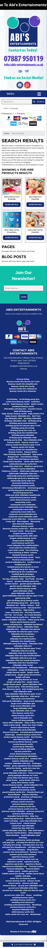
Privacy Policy (23, 379)
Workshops (35, 914)
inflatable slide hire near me (23, 658)
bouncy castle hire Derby (23, 447)
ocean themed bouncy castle (23, 754)
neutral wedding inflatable (23, 749)
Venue (29, 895)
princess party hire (35, 811)
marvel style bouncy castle (23, 727)
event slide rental (16, 550)
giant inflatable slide (23, 591)
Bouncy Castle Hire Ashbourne (23, 389)
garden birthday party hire (27, 581)
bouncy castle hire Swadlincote (23, 450)
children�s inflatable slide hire (23, 474)
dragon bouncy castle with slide (23, 536)
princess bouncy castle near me (23, 809)
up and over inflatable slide (30, 886)
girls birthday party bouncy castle (23, 600)
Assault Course (35, 409)
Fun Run (39, 579)
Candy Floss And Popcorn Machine (23, 459)
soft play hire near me (33, 845)
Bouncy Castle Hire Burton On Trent (23, 382)
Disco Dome (30, 531)
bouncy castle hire (30, 442)
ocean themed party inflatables (23, 756)
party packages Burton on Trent (23, 775)
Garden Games (11, 584)
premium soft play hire (31, 797)
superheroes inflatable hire (14, 866)
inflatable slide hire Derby (23, 651)
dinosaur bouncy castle (23, 526)
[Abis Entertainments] (23, 31)
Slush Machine (12, 835)
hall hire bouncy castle (15, 608)
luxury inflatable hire (22, 718)
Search (40, 102)
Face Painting (32, 550)
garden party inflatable (30, 584)
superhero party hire (14, 864)
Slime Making (34, 833)
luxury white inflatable (13, 723)
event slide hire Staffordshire (23, 548)
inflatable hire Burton (30, 629)
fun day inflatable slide (13, 579)
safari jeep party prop (14, 818)
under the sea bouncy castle (23, 878)
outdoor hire (36, 759)
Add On (5, 404)
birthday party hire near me (23, 430)
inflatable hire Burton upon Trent (23, 632)
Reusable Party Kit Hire (18, 816)
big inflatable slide (13, 418)
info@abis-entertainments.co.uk (23, 366)
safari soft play (11, 821)
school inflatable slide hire (14, 830)
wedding (37, 895)
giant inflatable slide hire (23, 593)
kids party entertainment (23, 699)
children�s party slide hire (23, 481)
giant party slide (23, 598)
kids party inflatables (12, 701)
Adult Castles (37, 404)
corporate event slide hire (14, 519)
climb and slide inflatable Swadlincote (22, 495)
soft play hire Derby (12, 845)
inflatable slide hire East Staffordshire (23, 656)
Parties (7, 766)
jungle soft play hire (16, 682)
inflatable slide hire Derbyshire (23, 653)
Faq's (37, 557)
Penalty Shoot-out (35, 792)
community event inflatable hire (23, 507)
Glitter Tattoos (27, 605)
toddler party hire (30, 871)
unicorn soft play (30, 883)
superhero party (31, 862)
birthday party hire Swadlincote (23, 433)
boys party (37, 454)
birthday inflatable (32, 418)
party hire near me (31, 768)
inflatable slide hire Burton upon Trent (23, 648)
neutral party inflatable (23, 747)
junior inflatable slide (32, 684)
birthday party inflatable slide (23, 438)
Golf (37, 605)
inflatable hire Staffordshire (23, 639)
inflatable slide (36, 644)
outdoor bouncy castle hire (16, 759)
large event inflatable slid (23, 704)
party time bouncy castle (23, 783)
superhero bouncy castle (23, 857)
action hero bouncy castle (18, 402)
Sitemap (23, 369)
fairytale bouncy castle (23, 555)
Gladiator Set (13, 605)
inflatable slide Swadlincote (14, 668)
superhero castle (15, 862)
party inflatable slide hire (15, 773)
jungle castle (33, 672)
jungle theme (33, 682)
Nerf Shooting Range (23, 739)
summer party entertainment (23, 854)
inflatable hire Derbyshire (23, 634)
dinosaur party (36, 529)
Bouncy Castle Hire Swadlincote (23, 384)
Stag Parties (32, 850)
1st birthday (12, 399)
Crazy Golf (10, 521)
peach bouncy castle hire (13, 792)
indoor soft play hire (12, 624)
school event (16, 823)
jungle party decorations (29, 675)
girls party (35, 603)
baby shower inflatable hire (18, 416)
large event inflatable (33, 701)
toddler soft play (23, 876)
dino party (35, 521)
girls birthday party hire (17, 603)
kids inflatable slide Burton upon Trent (23, 694)
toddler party (14, 871)
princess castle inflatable (13, 811)
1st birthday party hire (29, 399)
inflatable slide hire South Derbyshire (23, 660)
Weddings (37, 905)
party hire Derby (13, 768)
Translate (21, 113)
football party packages (23, 574)
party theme (12, 780)
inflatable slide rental (23, 665)
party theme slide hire (29, 780)
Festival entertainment (23, 560)
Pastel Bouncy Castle (12, 785)
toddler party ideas (35, 874)
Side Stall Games (36, 830)
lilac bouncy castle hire (23, 713)
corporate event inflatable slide (23, 517)
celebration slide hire (13, 466)
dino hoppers (23, 521)
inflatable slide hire (23, 646)
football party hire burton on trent (23, 567)
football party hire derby (23, 569)
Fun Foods (30, 579)
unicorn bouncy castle (15, 881)
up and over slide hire (14, 895)
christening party (36, 488)
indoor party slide (36, 620)
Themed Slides (33, 869)
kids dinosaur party (12, 689)
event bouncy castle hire (23, 543)
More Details (11, 205)
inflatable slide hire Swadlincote (23, 663)
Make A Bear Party (12, 725)
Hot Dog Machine (32, 612)
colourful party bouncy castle (22, 497)
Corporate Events (36, 519)
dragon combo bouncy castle (23, 538)
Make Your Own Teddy (32, 725)
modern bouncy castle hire (28, 735)
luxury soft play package (23, 720)
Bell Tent (36, 416)
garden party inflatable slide (23, 586)
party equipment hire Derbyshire (27, 766)
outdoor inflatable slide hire (18, 763)
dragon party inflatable (23, 541)
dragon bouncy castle (23, 533)
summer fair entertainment (15, 852)
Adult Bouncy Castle (20, 404)
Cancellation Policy (29, 457)
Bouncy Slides (30, 452)
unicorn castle (33, 881)
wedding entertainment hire (17, 905)
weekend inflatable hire (23, 910)
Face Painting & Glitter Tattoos (23, 553)
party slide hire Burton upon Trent (23, 778)
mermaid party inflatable (31, 732)
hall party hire (34, 608)
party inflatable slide (23, 771)
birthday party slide (13, 440)
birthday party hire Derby (23, 428)
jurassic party (13, 687)
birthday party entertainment (23, 423)
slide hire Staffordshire (16, 833)
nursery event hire (22, 751)
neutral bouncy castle (23, 744)
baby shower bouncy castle (14, 414)
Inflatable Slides (36, 668)
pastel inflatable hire (33, 785)
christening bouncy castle (23, 485)
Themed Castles (36, 866)
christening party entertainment (23, 490)
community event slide (22, 509)
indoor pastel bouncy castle (23, 622)
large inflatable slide (23, 708)
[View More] (12, 187)
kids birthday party (30, 687)
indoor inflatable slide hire (14, 620)
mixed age (10, 735)
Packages (36, 763)
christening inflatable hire (14, 488)
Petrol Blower (14, 795)
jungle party (10, 675)
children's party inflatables (23, 469)
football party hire (23, 565)
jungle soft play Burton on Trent (23, 680)
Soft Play (23, 838)
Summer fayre (36, 852)
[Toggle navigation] (39, 94)
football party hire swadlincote (23, 572)
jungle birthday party (28, 670)
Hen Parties (16, 610)
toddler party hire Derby (13, 874)
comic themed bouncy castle (23, 500)
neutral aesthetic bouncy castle (23, 742)
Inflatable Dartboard (33, 624)
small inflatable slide (30, 835)
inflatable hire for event (23, 636)
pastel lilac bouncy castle (23, 787)
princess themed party (23, 814)
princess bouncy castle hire (23, 807)
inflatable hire (12, 629)
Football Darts (33, 562)
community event (23, 502)
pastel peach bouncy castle (22, 790)
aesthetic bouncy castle (23, 406)
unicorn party (14, 883)
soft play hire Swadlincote (14, 847)
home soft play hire (14, 612)
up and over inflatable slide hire (23, 888)
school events (29, 823)
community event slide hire (22, 512)
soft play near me (36, 847)
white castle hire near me (17, 914)
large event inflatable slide (22, 706)
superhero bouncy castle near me (23, 859)
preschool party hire (23, 799)
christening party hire (23, 493)
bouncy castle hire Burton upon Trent (23, 445)
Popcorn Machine (30, 795)
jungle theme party (12, 684)
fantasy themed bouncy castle (20, 557)
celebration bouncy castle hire (23, 464)
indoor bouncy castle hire (17, 617)
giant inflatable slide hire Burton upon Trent (23, 596)
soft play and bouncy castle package (23, 840)
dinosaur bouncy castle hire (15, 529)
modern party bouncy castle (17, 737)
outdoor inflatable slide (23, 761)
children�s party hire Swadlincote (23, 478)
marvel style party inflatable (23, 730)
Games (10, 581)
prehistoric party (12, 797)
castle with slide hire (33, 462)
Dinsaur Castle (17, 531)
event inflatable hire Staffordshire (23, 545)
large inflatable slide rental (23, 711)
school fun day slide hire (23, 828)
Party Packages (35, 773)
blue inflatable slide (33, 440)
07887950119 (23, 363)
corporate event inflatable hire (23, 514)
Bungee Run (13, 457)
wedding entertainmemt (23, 902)
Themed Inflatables (15, 869)
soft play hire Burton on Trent (29, 842)
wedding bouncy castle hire (23, 900)
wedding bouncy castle (23, 898)
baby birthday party (23, 411)
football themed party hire (23, 577)
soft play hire (8, 842)
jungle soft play (23, 677)
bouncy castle (13, 442)
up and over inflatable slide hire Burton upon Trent (23, 891)
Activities (35, 402)
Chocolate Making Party (23, 483)
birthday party (34, 421)
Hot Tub (8, 615)
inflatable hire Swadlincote (23, 641)
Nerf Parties (36, 737)
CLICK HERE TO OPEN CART (24, 944)
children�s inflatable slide (32, 471)
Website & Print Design (20, 931)
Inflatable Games (15, 627)
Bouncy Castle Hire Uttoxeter (23, 391)
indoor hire (35, 617)
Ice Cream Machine (33, 615)
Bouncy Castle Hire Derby (23, 386)
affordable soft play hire (15, 409)
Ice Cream (17, 615)
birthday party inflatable (23, 435)
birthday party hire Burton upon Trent (23, 426)
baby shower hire (36, 414)
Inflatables (12, 670)
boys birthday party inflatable (17, 454)
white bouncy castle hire (23, 912)
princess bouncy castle (23, 804)
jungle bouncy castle (16, 672)
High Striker (29, 610)
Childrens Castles (10, 471)
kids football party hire (32, 689)
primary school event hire (23, 802)
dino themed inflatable (22, 524)
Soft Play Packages (16, 850)
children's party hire (33, 466)
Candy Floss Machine (12, 462)
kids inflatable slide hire (17, 696)
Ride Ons (34, 816)
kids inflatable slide (23, 692)
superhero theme (33, 864)
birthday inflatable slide (15, 421)
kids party (35, 696)
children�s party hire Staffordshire (23, 476)
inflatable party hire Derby (15, 644)
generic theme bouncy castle (23, 589)
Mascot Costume (10, 732)
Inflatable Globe (31, 627)
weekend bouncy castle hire (23, 907)
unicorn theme (9, 886)
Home (6, 133)
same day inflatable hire (31, 821)
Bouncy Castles (16, 452)
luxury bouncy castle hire (23, 715)
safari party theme (33, 818)
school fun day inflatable (23, 826)
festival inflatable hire (15, 562)
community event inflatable (23, 505)
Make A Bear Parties (34, 723)
